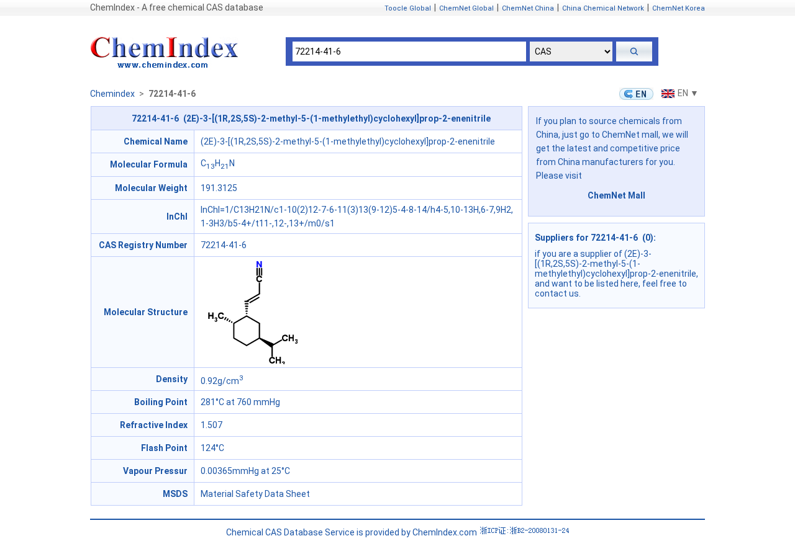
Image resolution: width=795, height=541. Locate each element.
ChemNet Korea (678, 8)
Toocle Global (407, 8)
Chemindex (112, 94)
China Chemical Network (603, 8)
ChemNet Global (466, 8)
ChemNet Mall (616, 195)
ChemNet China (528, 8)
